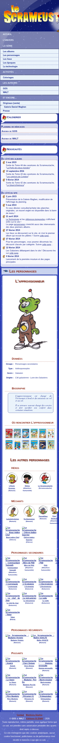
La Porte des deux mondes (18, 168)
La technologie (10, 66)
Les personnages (11, 55)
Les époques (9, 63)
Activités (8, 72)
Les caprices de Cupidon (17, 177)
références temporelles (35, 219)
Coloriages (8, 77)
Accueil (7, 34)
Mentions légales (34, 715)
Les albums (8, 51)
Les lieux (7, 59)
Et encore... (10, 98)
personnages (19, 224)
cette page (44, 236)
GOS (5, 88)
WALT (5, 92)
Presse (6, 111)
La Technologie (12, 219)
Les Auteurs (10, 83)
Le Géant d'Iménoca (15, 185)
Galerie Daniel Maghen (15, 107)
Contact (20, 715)
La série (7, 46)
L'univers (8, 40)
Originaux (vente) (11, 103)
